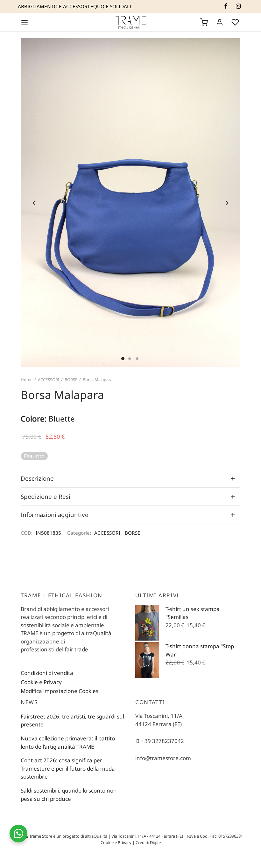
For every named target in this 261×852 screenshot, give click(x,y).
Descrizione (37, 478)
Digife (155, 842)
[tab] (130, 478)
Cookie (29, 682)
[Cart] (204, 22)
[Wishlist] (235, 22)
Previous (34, 202)
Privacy (53, 682)
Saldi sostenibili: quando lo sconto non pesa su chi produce (69, 794)
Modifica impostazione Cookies (59, 691)
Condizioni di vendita (47, 673)
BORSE (71, 379)
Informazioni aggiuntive (54, 515)
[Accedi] (219, 22)
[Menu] (24, 22)
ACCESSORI (48, 379)
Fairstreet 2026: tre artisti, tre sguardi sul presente (72, 720)
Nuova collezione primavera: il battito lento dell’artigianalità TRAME (68, 742)
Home (26, 379)
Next (227, 202)
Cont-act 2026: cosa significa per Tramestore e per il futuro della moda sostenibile (68, 768)
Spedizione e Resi (45, 496)
